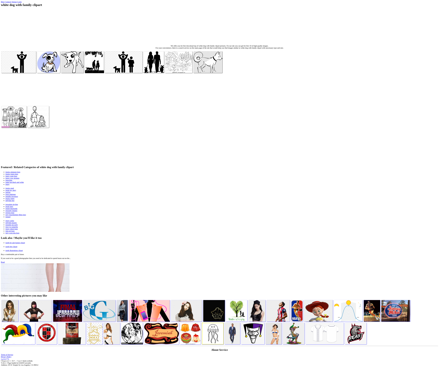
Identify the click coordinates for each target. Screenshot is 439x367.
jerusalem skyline (11, 204)
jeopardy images (11, 211)
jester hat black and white (14, 182)
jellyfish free (9, 201)
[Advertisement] (219, 26)
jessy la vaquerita (11, 227)
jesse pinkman (10, 194)
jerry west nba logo (12, 233)
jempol (7, 217)
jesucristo (8, 180)
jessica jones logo (11, 174)
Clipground (11, 360)
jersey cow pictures (12, 178)
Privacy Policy (6, 357)
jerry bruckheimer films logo (15, 215)
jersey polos (9, 221)
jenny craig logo (11, 176)
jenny (7, 184)
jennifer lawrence (11, 196)
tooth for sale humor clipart (15, 243)
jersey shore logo (11, 229)
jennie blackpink (11, 209)
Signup (14, 2)
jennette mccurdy (11, 225)
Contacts (8, 2)
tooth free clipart (11, 247)
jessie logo (9, 206)
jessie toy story (10, 190)
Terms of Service (7, 355)
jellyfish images (11, 223)
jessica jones (9, 198)
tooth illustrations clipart (14, 250)
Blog (2, 2)
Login (19, 2)
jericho (7, 192)
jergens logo (9, 213)
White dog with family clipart (11, 70)
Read (3, 262)
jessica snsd (9, 188)
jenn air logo (10, 231)
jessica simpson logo (12, 172)
